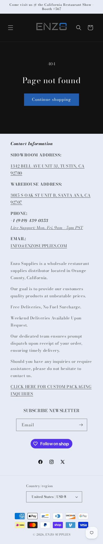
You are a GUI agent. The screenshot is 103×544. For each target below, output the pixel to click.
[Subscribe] (81, 425)
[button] (10, 27)
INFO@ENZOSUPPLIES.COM (39, 246)
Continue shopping (51, 99)
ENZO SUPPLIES (57, 534)
